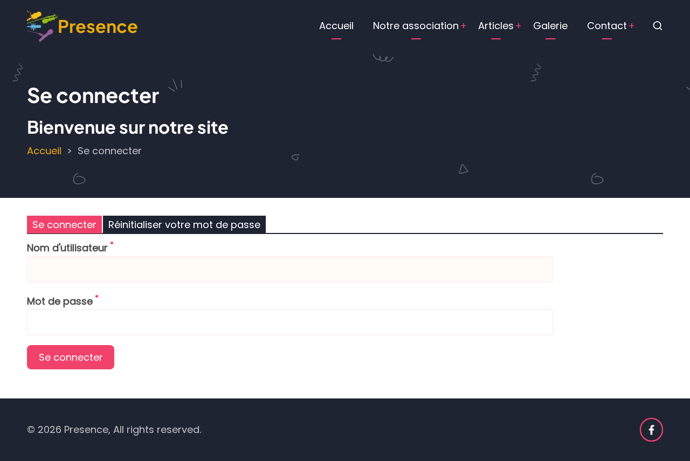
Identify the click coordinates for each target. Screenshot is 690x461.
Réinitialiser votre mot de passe (184, 224)
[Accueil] (42, 25)
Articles (496, 25)
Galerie (550, 25)
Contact (607, 25)
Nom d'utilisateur (67, 247)
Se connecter (64, 224)
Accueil (336, 25)
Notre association (416, 25)
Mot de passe (60, 301)
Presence (98, 26)
